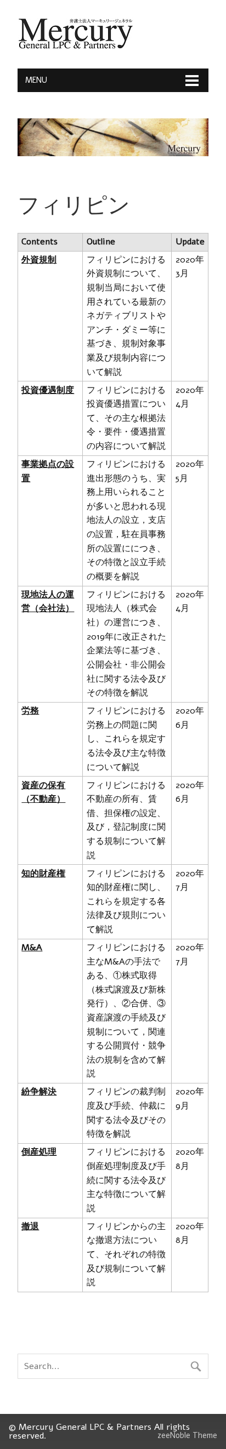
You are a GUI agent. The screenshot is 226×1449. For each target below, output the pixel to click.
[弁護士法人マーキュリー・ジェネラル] (75, 47)
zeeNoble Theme (187, 1435)
